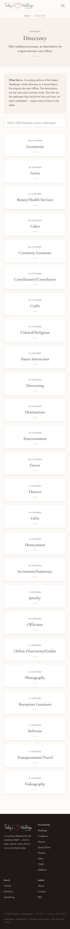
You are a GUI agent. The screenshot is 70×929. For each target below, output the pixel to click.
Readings (42, 830)
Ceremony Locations (35, 252)
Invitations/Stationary (34, 571)
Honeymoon (35, 544)
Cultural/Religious (35, 332)
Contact (41, 891)
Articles (7, 885)
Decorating (35, 385)
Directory (8, 891)
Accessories (35, 146)
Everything (9, 897)
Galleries (42, 869)
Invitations (43, 836)
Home (27, 16)
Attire (35, 173)
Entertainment (35, 438)
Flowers (35, 491)
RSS (40, 897)
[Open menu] (62, 5)
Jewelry (35, 597)
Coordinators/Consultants (35, 279)
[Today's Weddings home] (19, 5)
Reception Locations (35, 704)
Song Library (44, 847)
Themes (41, 853)
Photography (35, 677)
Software (35, 730)
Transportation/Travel (35, 757)
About (41, 885)
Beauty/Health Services (35, 199)
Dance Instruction (35, 359)
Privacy (40, 914)
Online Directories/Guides (35, 651)
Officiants (35, 624)
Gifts (35, 518)
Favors (35, 465)
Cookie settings (56, 914)
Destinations (35, 412)
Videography (35, 784)
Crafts (35, 305)
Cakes (35, 226)
